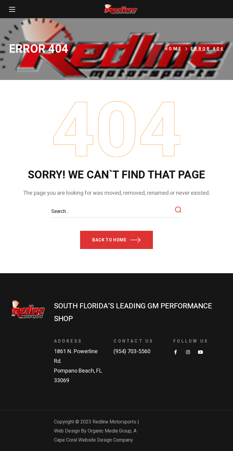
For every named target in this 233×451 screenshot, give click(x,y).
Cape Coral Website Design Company (93, 440)
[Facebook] (175, 352)
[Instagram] (188, 352)
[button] (116, 240)
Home (173, 49)
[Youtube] (200, 352)
